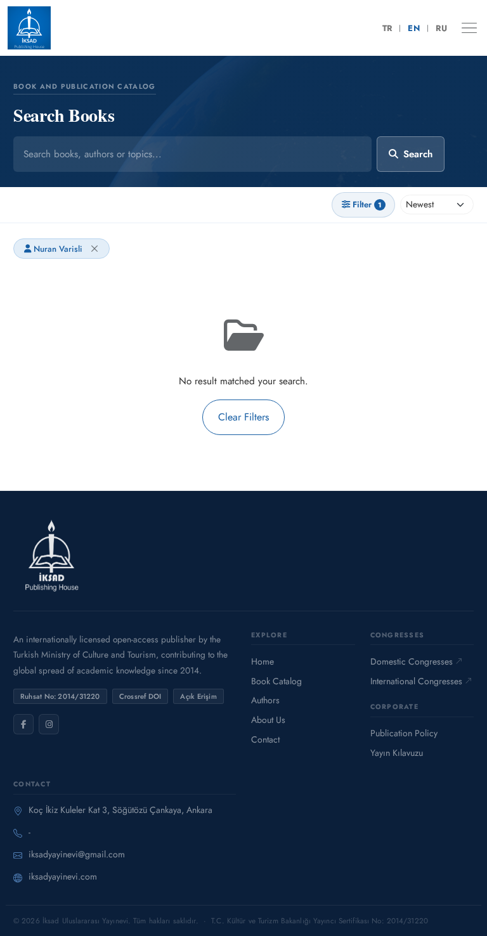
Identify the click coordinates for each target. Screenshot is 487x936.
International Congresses (416, 681)
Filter (367, 204)
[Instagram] (49, 724)
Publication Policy (404, 733)
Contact (265, 739)
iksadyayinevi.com (63, 876)
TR (387, 28)
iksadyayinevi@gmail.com (77, 854)
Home (262, 661)
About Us (268, 719)
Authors (265, 700)
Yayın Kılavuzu (396, 752)
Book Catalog (276, 681)
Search (417, 154)
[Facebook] (23, 724)
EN (414, 28)
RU (441, 28)
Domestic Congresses (411, 661)
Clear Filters (243, 417)
